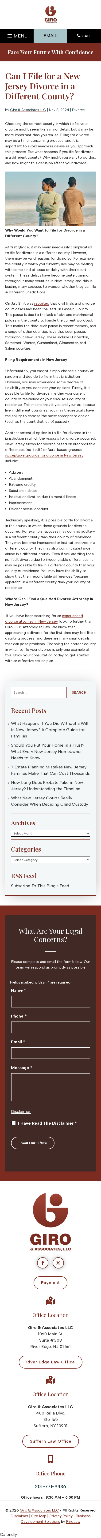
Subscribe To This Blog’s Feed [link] (40, 885)
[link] (50, 14)
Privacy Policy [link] (61, 1516)
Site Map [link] (38, 1516)
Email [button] (50, 35)
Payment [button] (50, 1282)
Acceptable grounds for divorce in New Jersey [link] (44, 455)
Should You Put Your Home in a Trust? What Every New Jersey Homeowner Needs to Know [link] (47, 751)
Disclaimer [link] (19, 1516)
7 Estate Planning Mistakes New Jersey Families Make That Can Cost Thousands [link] (50, 770)
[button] (16, 34)
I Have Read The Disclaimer (47, 1123)
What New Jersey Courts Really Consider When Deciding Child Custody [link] (49, 801)
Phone (19, 1016)
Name (18, 990)
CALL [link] (86, 36)
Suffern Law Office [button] (50, 1441)
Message (21, 1067)
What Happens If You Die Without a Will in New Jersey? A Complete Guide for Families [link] (49, 730)
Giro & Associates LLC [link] (28, 110)
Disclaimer (21, 1111)
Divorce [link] (78, 110)
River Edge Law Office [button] (50, 1362)
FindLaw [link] (73, 1521)
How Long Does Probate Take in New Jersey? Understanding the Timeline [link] (47, 785)
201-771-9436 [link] (50, 1486)
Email (18, 1041)
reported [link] (41, 303)
